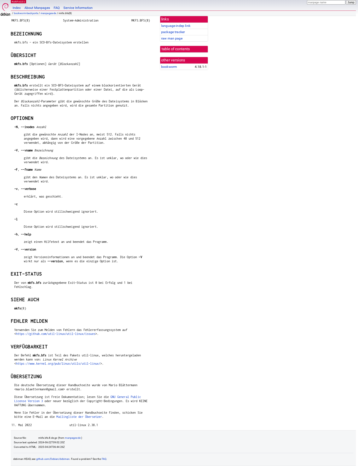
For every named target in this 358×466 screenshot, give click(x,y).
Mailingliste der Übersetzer (79, 416)
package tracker (173, 32)
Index (17, 8)
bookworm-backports (26, 13)
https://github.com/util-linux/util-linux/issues (55, 333)
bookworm (169, 67)
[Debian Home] (5, 8)
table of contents (176, 49)
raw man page (172, 38)
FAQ (57, 8)
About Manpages (37, 8)
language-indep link (175, 26)
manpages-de (48, 13)
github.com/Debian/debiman (53, 459)
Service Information (78, 8)
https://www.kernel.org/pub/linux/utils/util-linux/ (58, 363)
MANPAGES (18, 1)
